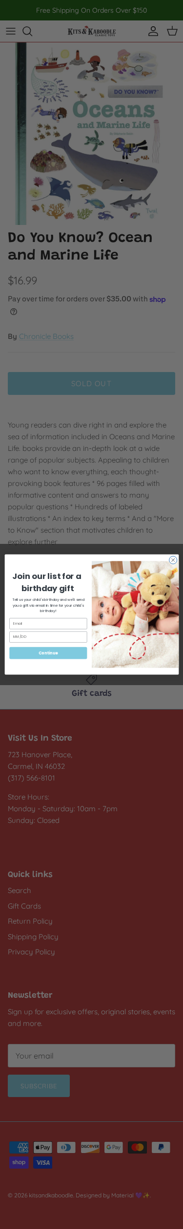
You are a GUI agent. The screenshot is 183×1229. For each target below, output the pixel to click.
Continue (48, 652)
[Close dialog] (173, 560)
